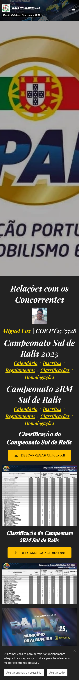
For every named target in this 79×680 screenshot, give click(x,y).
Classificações (55, 370)
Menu (73, 10)
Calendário (25, 363)
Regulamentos (20, 370)
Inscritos (52, 363)
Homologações (40, 377)
